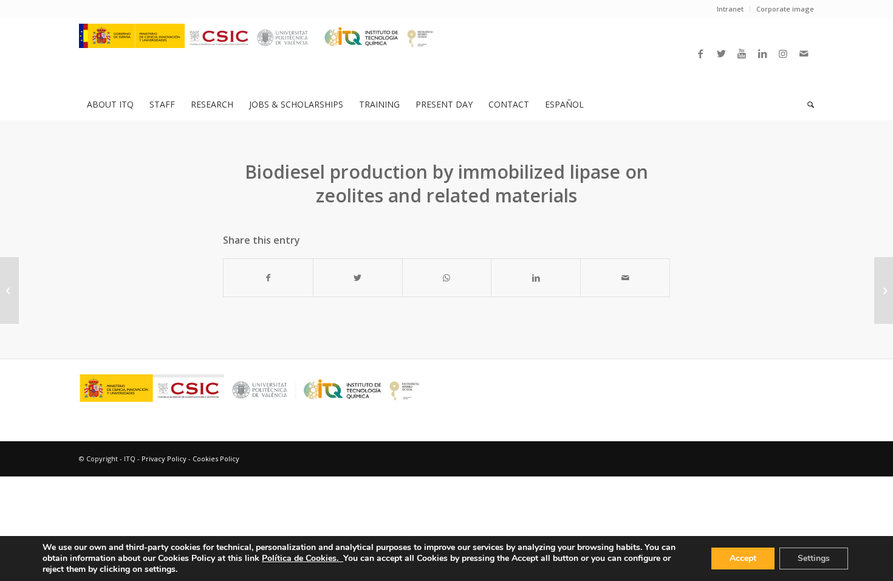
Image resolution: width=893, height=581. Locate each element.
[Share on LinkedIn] (535, 278)
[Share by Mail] (625, 278)
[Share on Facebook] (268, 278)
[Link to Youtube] (742, 53)
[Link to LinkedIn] (762, 53)
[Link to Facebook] (700, 53)
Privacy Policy (164, 458)
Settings (814, 558)
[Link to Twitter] (721, 53)
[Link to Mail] (804, 53)
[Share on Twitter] (357, 278)
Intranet (730, 8)
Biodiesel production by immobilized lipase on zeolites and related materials (446, 183)
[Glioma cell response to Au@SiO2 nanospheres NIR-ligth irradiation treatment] (9, 290)
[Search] (806, 104)
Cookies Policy (216, 458)
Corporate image (785, 8)
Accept (743, 558)
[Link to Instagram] (783, 53)
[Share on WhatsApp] (447, 278)
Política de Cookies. (302, 558)
